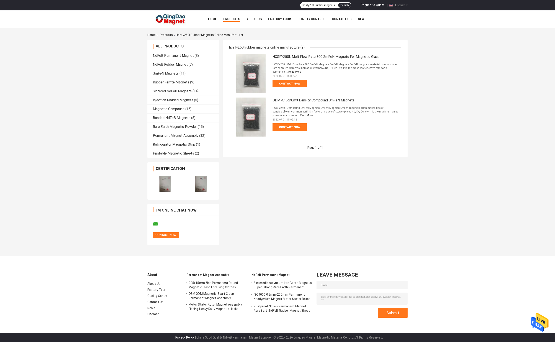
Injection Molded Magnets (173, 100)
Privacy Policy (184, 337)
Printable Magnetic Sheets (173, 153)
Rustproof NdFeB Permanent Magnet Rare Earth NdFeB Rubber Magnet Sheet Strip (282, 309)
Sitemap (153, 314)
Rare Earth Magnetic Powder (175, 127)
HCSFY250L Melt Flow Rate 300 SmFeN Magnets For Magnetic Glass (326, 57)
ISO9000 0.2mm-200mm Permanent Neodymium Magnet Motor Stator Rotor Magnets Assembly (282, 297)
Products (231, 19)
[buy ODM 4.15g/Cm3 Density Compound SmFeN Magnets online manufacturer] (250, 117)
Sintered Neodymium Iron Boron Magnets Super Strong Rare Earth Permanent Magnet (283, 285)
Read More (294, 71)
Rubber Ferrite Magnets (171, 82)
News (362, 19)
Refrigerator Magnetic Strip (174, 144)
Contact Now (289, 83)
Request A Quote (373, 5)
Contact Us (341, 19)
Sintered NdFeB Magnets (172, 91)
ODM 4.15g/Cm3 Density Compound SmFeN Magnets (313, 100)
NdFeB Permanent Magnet (173, 56)
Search (344, 5)
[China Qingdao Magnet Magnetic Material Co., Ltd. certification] (165, 184)
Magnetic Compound (168, 109)
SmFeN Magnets (166, 73)
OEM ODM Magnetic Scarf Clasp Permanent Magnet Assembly (211, 296)
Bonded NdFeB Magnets (171, 118)
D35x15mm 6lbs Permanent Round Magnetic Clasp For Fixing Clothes (213, 285)
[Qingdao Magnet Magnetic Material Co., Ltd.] (171, 19)
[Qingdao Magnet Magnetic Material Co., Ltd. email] (158, 224)
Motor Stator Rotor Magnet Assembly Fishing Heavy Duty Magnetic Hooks (215, 307)
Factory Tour (279, 19)
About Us (254, 19)
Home (212, 19)
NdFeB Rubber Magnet (170, 64)
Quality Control (311, 19)
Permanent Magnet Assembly (175, 136)
